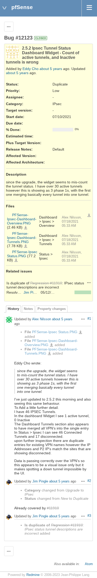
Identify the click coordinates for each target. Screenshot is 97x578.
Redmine (33, 575)
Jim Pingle (32, 292)
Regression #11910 (46, 283)
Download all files (89, 215)
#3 (89, 516)
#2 (89, 481)
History (13, 309)
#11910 (53, 508)
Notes (28, 309)
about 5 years (51, 69)
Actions (89, 282)
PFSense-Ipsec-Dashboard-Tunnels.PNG (21, 237)
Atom (89, 564)
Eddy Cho (31, 69)
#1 (89, 319)
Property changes (52, 309)
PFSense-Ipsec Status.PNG (22, 254)
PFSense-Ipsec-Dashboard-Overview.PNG (21, 219)
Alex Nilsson (41, 319)
